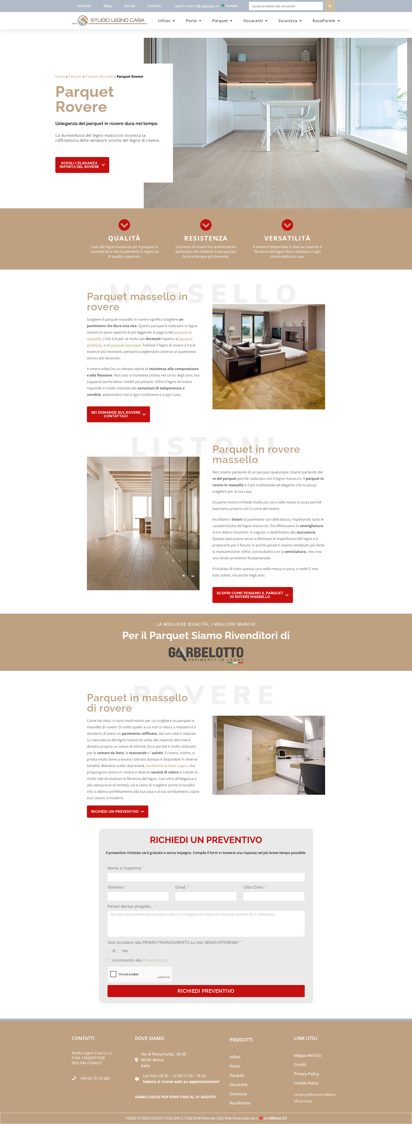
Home (60, 76)
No (125, 951)
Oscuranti (253, 20)
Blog (108, 6)
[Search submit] (330, 6)
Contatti (154, 6)
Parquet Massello (99, 76)
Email (180, 887)
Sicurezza (287, 20)
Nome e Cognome (125, 868)
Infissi (164, 20)
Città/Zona (253, 887)
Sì (113, 951)
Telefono (116, 887)
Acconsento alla (140, 960)
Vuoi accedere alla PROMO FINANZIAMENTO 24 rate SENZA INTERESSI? (174, 942)
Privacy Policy (155, 960)
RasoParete (324, 20)
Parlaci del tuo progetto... (131, 906)
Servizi (129, 6)
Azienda (84, 6)
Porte (191, 20)
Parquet (220, 20)
